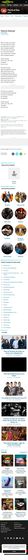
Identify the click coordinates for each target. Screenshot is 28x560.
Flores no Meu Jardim (9, 268)
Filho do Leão (6, 284)
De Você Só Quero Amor (9, 294)
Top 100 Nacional (5, 528)
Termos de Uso (17, 526)
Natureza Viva (6, 265)
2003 (7, 124)
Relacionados (18, 16)
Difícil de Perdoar (7, 310)
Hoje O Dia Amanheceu (8, 287)
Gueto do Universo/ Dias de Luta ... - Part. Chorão (13, 273)
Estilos (16, 5)
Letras (2, 16)
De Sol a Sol (6, 297)
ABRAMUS (19, 116)
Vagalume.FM (23, 452)
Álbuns (7, 16)
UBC (7, 119)
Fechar (14, 551)
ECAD (2, 125)
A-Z (21, 5)
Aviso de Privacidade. (14, 548)
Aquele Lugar (6, 315)
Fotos (12, 16)
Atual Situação (6, 322)
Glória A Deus (6, 289)
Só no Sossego (6, 327)
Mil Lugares (6, 302)
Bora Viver (5, 299)
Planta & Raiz (13, 10)
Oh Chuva (5, 270)
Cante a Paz (6, 325)
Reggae (9, 12)
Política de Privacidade (19, 528)
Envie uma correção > (17, 149)
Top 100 (9, 5)
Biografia (25, 16)
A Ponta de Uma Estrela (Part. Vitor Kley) (12, 282)
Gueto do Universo (7, 292)
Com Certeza (6, 279)
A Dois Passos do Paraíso (9, 277)
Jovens (5, 305)
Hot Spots (3, 526)
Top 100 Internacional (6, 530)
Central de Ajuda (18, 524)
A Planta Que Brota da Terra (9, 312)
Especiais (3, 524)
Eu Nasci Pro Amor (7, 307)
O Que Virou (6, 317)
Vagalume (7, 1)
